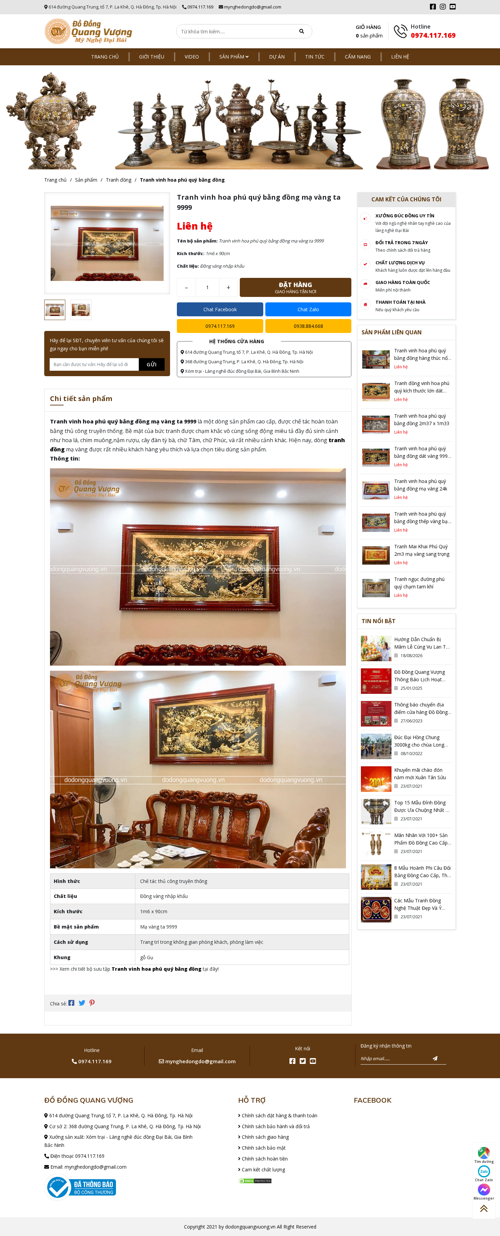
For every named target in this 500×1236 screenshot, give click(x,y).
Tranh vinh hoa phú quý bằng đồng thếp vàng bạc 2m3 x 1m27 (422, 521)
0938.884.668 (308, 326)
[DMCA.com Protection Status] (255, 1180)
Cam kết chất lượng (262, 1169)
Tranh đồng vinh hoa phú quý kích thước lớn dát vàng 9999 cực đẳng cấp (421, 390)
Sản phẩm (232, 56)
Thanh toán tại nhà (401, 302)
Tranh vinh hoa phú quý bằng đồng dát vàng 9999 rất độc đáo (422, 456)
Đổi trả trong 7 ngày (402, 242)
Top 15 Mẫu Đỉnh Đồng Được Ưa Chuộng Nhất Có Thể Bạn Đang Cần (423, 810)
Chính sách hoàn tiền (264, 1158)
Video (192, 56)
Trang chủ (105, 56)
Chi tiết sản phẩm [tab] (81, 399)
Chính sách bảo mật (263, 1148)
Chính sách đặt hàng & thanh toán (278, 1115)
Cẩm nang (358, 56)
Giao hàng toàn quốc (403, 282)
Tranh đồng (118, 180)
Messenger (483, 1198)
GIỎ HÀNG (369, 31)
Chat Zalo (308, 309)
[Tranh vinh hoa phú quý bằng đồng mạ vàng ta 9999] (88, 31)
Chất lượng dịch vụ (400, 263)
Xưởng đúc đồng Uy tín (405, 216)
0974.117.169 (200, 7)
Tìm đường (484, 1161)
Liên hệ (400, 56)
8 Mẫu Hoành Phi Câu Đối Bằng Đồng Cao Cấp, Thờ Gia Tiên (422, 875)
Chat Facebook (220, 309)
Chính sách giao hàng (264, 1137)
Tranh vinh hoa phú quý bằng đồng (182, 180)
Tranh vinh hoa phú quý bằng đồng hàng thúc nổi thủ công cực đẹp (421, 358)
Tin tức (314, 56)
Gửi (152, 364)
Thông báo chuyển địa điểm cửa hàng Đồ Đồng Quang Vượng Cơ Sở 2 (421, 712)
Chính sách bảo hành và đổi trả (275, 1126)
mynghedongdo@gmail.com (252, 7)
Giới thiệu (151, 56)
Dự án (277, 56)
